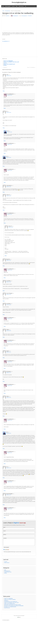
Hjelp (5, 569)
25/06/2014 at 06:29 (8, 157)
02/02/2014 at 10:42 (8, 294)
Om (25, 6)
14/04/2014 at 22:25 (10, 227)
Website (4, 534)
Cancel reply (22, 522)
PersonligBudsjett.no (19, 2)
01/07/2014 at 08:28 (8, 112)
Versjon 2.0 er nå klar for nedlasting (9, 599)
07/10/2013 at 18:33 (9, 385)
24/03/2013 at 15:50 (8, 433)
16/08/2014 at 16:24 (9, 170)
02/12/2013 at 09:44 (8, 330)
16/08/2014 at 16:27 (9, 144)
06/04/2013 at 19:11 (9, 452)
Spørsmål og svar (7, 607)
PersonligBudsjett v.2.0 (5, 41)
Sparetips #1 (5, 67)
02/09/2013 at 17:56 (9, 420)
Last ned (13, 6)
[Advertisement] (19, 24)
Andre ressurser (21, 6)
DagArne (16, 523)
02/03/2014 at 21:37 (8, 260)
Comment (5, 538)
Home (3, 6)
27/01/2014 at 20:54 (8, 304)
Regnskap (9, 69)
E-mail (4, 530)
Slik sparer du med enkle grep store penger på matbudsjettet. (14, 605)
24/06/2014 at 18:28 (8, 186)
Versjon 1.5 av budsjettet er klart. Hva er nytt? (11, 602)
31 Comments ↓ (30, 15)
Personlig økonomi (24, 15)
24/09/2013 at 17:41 (8, 372)
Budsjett (5, 65)
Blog (16, 6)
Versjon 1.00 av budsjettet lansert (9, 603)
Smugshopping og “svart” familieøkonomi (10, 601)
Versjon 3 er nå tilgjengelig (8, 60)
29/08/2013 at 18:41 (8, 397)
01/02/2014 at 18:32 (9, 318)
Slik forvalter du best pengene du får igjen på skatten (12, 604)
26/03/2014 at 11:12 (9, 214)
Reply (5, 108)
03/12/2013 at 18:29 (9, 341)
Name (4, 527)
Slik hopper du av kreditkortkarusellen (10, 606)
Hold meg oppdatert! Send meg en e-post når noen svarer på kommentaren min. (17, 551)
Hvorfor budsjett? (7, 6)
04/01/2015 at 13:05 (8, 75)
